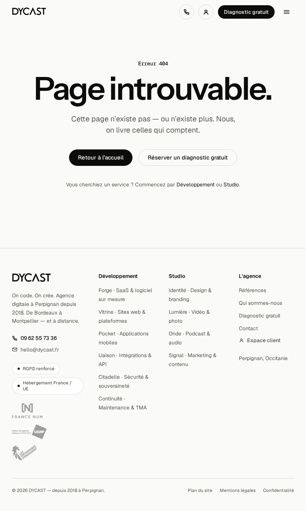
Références (252, 290)
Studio (231, 184)
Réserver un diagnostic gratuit (188, 157)
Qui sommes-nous (260, 303)
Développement (196, 184)
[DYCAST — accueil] (29, 12)
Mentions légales (238, 490)
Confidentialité (278, 490)
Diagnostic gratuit (246, 12)
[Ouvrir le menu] (286, 11)
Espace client (264, 340)
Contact (248, 328)
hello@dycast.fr (35, 349)
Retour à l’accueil (101, 157)
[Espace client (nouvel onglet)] (206, 11)
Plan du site (200, 490)
